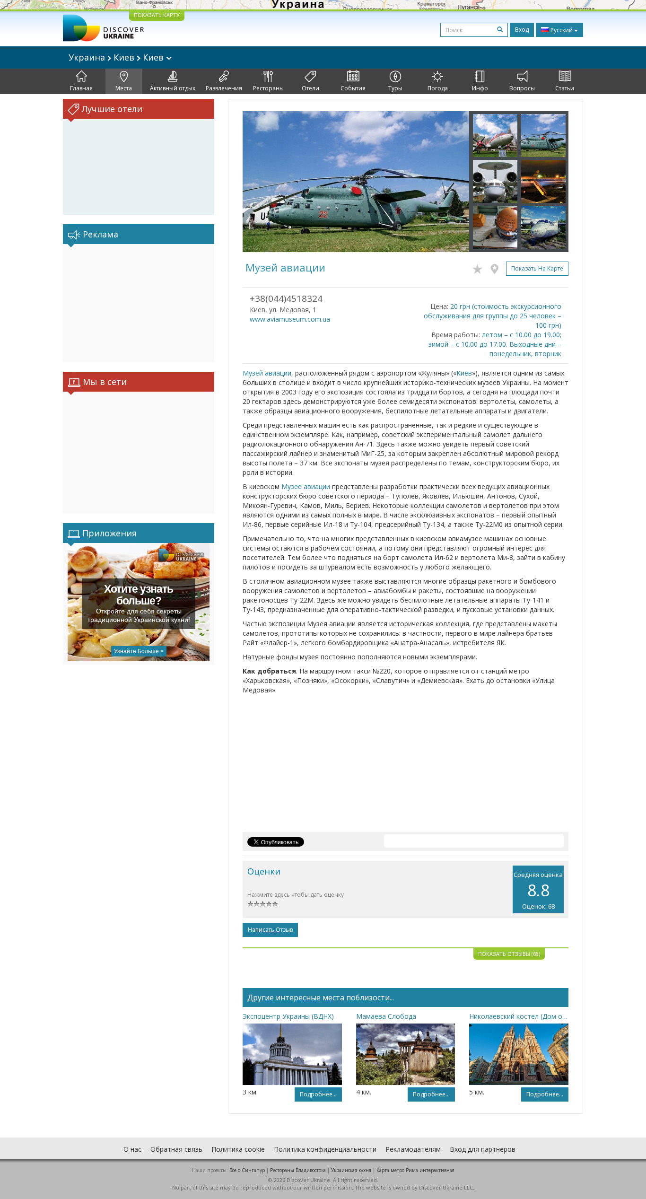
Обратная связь (176, 1149)
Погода (438, 88)
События (353, 88)
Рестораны (268, 88)
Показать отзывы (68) (509, 953)
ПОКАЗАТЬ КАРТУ (157, 14)
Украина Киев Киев (117, 57)
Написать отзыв (270, 930)
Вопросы (522, 88)
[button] (260, 181)
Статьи (564, 88)
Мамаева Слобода (386, 1016)
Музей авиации (267, 372)
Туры (395, 88)
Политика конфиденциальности (325, 1149)
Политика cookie (238, 1149)
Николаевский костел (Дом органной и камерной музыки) (518, 1016)
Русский (561, 30)
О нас (132, 1149)
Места (123, 88)
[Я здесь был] (496, 267)
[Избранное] (480, 267)
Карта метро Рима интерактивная (415, 1170)
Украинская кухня (351, 1170)
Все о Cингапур (247, 1170)
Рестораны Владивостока (298, 1170)
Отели (310, 88)
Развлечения (224, 88)
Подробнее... (318, 1094)
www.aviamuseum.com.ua (290, 319)
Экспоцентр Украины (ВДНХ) (288, 1016)
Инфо (480, 88)
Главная (81, 88)
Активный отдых (172, 88)
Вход (522, 30)
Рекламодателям (413, 1149)
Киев (464, 372)
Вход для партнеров (482, 1149)
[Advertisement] (139, 303)
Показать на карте (537, 268)
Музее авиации (305, 486)
